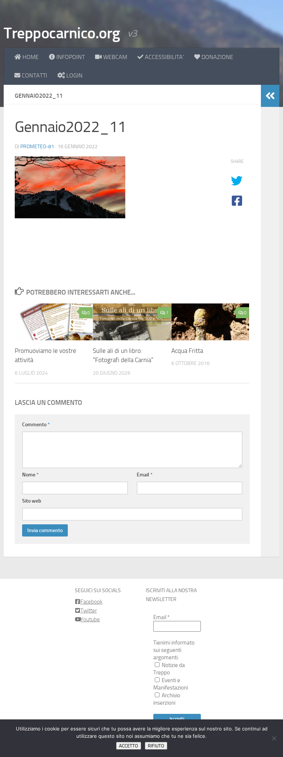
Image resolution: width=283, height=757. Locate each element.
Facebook (91, 601)
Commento (36, 424)
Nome (30, 475)
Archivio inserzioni (166, 699)
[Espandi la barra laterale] (270, 96)
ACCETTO (128, 746)
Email (145, 475)
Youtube (90, 619)
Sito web (31, 501)
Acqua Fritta (187, 350)
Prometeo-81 (37, 146)
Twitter (88, 610)
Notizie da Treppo (169, 669)
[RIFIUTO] (273, 738)
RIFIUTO (156, 746)
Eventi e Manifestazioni (170, 684)
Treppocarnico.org (62, 33)
